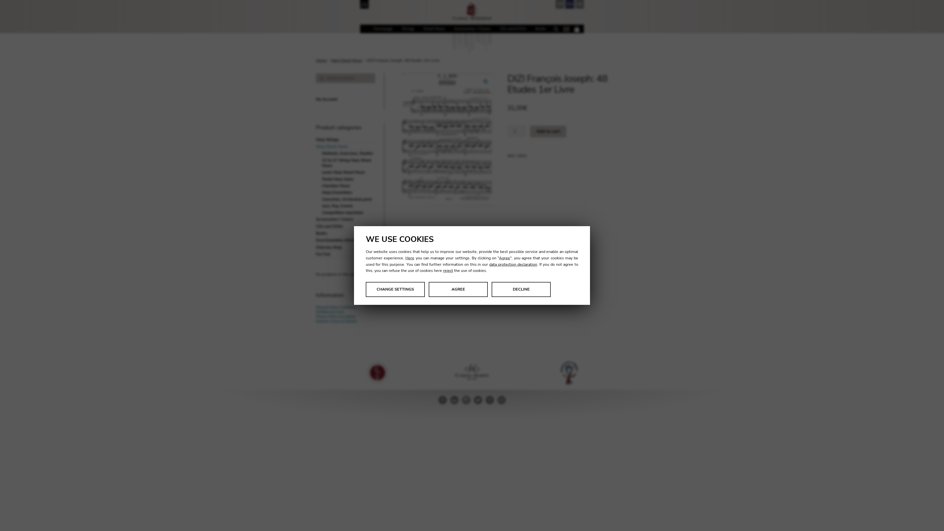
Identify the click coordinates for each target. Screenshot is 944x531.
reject (448, 270)
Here (409, 258)
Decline (521, 289)
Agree (504, 258)
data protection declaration (513, 264)
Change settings (395, 289)
